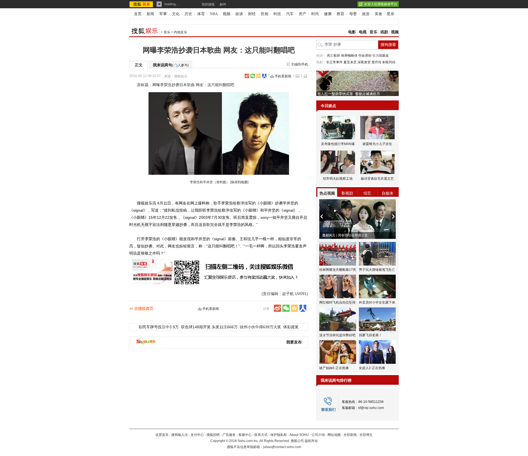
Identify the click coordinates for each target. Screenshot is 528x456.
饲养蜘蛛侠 (349, 56)
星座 (390, 14)
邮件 (223, 4)
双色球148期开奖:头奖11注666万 (209, 327)
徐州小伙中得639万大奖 (260, 327)
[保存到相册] (239, 182)
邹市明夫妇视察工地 (338, 179)
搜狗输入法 (179, 435)
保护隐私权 (278, 435)
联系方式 (261, 435)
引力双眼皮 (380, 56)
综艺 (367, 193)
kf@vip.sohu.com (371, 408)
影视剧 (347, 193)
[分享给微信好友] (286, 308)
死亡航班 (333, 56)
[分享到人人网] (264, 76)
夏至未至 (350, 62)
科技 (277, 14)
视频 (226, 14)
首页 (138, 14)
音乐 (167, 32)
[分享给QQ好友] (258, 76)
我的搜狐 (208, 4)
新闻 (150, 14)
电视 (363, 32)
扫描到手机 (300, 64)
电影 (352, 32)
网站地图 (334, 435)
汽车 (290, 14)
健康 (328, 14)
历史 (188, 14)
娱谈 (239, 14)
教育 (340, 14)
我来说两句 (171, 65)
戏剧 (384, 32)
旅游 (366, 14)
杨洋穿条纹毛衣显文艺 (377, 179)
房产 (302, 14)
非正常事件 (334, 62)
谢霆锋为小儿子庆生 (377, 144)
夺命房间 (365, 56)
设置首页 (162, 435)
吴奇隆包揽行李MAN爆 (338, 144)
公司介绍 (318, 435)
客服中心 (245, 435)
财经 (252, 14)
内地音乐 (180, 32)
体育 (201, 14)
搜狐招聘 (213, 435)
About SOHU (299, 435)
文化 (176, 14)
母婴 (353, 14)
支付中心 (197, 435)
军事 (163, 14)
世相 (264, 14)
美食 (378, 14)
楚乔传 (376, 62)
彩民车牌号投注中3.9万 (159, 327)
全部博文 (366, 435)
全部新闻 (350, 435)
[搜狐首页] (142, 4)
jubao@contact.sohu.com (282, 447)
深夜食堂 (364, 62)
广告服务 (229, 435)
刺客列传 (388, 62)
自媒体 (387, 193)
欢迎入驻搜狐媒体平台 (380, 4)
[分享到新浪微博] (247, 76)
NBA (214, 14)
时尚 (315, 14)
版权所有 (311, 441)
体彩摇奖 (291, 327)
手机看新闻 (283, 76)
